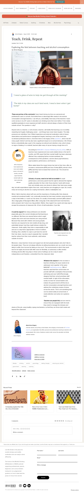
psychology (35, 363)
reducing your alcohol (57, 363)
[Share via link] (24, 376)
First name (40, 450)
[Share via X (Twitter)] (16, 376)
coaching (31, 366)
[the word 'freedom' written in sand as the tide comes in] (15, 397)
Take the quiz (60, 1)
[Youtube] (24, 485)
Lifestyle (14, 22)
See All (79, 387)
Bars (49, 22)
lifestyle (15, 363)
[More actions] (71, 34)
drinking (21, 363)
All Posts (5, 22)
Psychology (67, 22)
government (16, 366)
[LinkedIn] (29, 485)
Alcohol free (57, 22)
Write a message (41, 465)
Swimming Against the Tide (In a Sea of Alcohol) (14, 408)
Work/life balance (16, 370)
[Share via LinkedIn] (20, 376)
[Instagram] (20, 485)
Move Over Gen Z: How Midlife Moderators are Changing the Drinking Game (42, 408)
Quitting (33, 22)
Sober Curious (24, 22)
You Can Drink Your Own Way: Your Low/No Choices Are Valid (67, 408)
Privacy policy (75, 490)
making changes (45, 363)
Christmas (42, 22)
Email (39, 457)
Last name (61, 450)
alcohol (28, 363)
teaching (24, 366)
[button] (78, 22)
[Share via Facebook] (12, 376)
